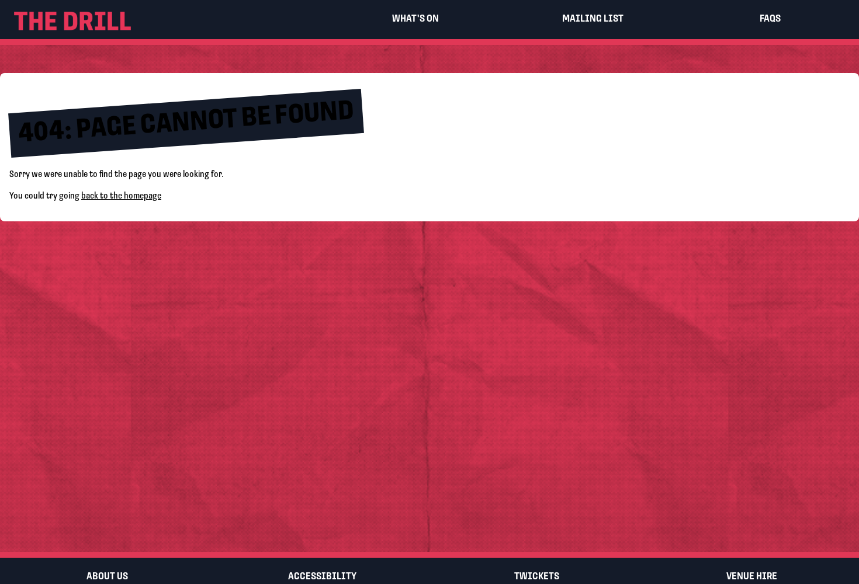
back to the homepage (121, 196)
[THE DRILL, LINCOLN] (163, 19)
